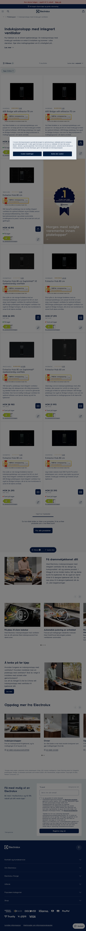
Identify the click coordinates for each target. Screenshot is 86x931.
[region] (43, 148)
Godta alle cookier (57, 154)
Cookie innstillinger (27, 154)
